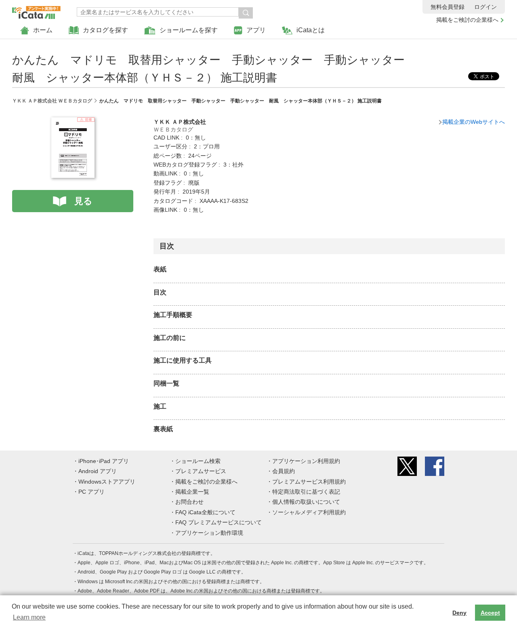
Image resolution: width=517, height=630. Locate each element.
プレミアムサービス (200, 471)
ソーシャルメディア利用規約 (309, 512)
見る (83, 201)
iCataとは (310, 30)
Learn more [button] (29, 617)
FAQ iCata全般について (205, 512)
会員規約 (283, 471)
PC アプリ (91, 491)
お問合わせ (189, 502)
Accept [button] (490, 612)
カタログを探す (105, 30)
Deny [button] (459, 612)
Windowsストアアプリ (106, 481)
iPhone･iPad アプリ (103, 461)
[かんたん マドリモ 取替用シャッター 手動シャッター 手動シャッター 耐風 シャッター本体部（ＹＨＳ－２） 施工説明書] (73, 122)
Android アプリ (97, 471)
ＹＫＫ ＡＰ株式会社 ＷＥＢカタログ (52, 101)
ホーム (43, 30)
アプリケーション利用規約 (306, 461)
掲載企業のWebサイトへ (473, 122)
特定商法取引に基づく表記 (306, 491)
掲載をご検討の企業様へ (467, 20)
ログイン (485, 7)
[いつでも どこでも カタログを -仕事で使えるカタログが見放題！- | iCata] (36, 10)
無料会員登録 (447, 7)
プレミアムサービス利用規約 (309, 481)
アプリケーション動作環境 (209, 533)
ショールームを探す (189, 30)
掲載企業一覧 (192, 491)
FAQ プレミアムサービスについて (218, 522)
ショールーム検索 (198, 461)
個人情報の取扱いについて (306, 502)
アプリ (256, 30)
